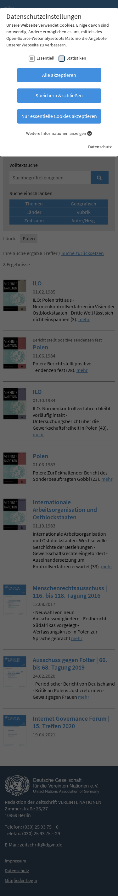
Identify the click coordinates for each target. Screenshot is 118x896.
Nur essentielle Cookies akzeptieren (59, 116)
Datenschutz (100, 147)
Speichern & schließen (59, 95)
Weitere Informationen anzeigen (56, 133)
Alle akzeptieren (59, 75)
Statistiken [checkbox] (76, 58)
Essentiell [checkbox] (45, 58)
